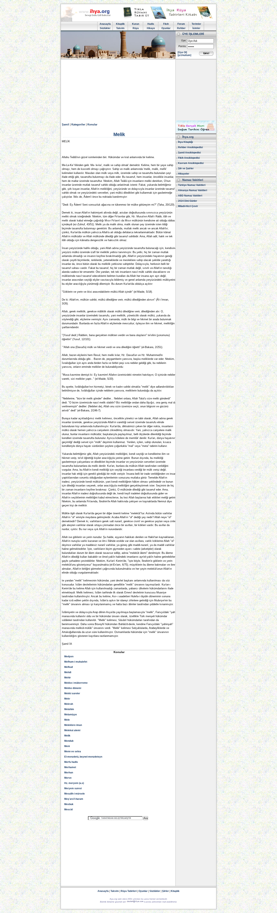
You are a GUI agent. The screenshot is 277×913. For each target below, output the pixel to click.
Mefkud (68, 667)
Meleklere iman (73, 725)
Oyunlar (166, 28)
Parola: (182, 46)
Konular (92, 124)
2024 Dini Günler (187, 200)
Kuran (135, 24)
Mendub (68, 740)
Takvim (120, 28)
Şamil (65, 124)
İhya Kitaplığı (185, 142)
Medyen (68, 656)
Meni (67, 746)
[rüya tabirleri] (168, 17)
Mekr (67, 698)
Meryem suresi (73, 788)
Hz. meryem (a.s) (74, 783)
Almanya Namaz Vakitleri (192, 190)
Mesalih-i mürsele (74, 793)
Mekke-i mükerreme (76, 682)
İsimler (196, 28)
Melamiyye (70, 714)
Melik (67, 735)
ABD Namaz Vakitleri (190, 195)
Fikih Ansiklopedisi (189, 157)
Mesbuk (68, 804)
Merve (68, 777)
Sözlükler (105, 28)
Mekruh (68, 704)
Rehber (181, 28)
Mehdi (67, 672)
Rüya (136, 28)
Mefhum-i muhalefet (75, 661)
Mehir (67, 677)
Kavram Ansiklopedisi (191, 163)
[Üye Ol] (182, 52)
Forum (181, 24)
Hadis (150, 24)
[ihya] (89, 20)
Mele (67, 719)
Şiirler (165, 891)
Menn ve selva (72, 751)
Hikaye (151, 28)
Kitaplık (175, 891)
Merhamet (70, 767)
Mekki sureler (72, 693)
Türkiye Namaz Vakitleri (191, 185)
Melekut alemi (72, 730)
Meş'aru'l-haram (73, 799)
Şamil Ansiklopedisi (189, 152)
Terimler (196, 24)
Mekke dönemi (72, 688)
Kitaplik (120, 24)
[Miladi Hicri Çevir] (196, 131)
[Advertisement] (138, 90)
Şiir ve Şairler (186, 168)
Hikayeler (183, 173)
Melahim (69, 709)
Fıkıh (166, 24)
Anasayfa (105, 24)
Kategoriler (78, 124)
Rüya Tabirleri (129, 891)
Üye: (183, 40)
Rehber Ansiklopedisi (190, 147)
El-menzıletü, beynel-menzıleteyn (83, 756)
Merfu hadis (71, 762)
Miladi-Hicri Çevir (188, 206)
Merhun (68, 772)
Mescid (68, 809)
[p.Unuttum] (184, 55)
